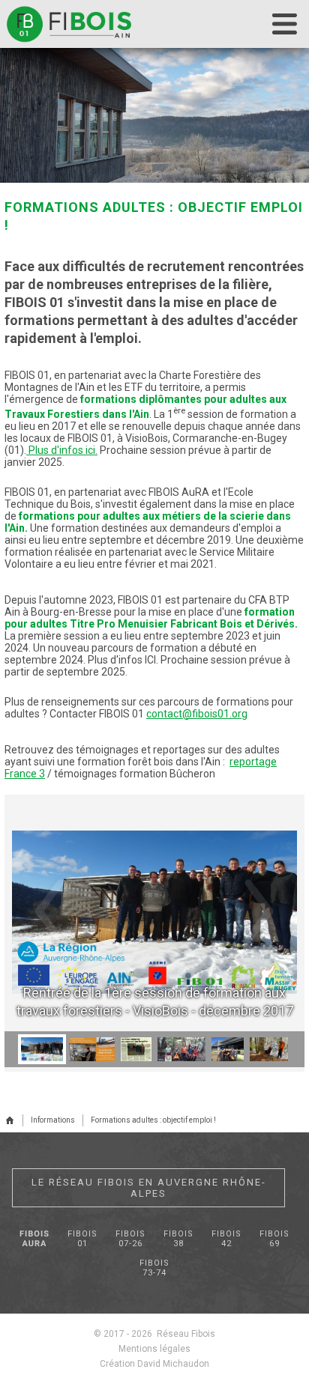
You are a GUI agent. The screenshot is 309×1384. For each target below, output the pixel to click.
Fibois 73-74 (155, 1268)
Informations (53, 1120)
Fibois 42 (227, 1238)
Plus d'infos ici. (63, 450)
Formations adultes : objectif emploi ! (153, 1120)
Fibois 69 (275, 1238)
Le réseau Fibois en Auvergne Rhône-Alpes (149, 1188)
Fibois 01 (83, 1238)
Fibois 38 (179, 1238)
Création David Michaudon (154, 1364)
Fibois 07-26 (131, 1238)
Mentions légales (154, 1349)
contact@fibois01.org (197, 714)
